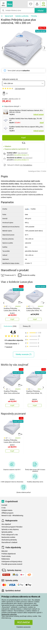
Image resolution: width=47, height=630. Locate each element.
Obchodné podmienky (9, 540)
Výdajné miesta (6, 510)
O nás (3, 508)
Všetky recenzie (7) (23, 354)
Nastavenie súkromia (9, 614)
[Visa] (12, 585)
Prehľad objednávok (8, 554)
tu (10, 618)
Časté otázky (6, 556)
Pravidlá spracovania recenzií (11, 564)
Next (43, 303)
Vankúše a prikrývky (21, 16)
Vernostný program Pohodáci (11, 527)
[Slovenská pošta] (15, 574)
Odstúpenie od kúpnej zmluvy (11, 561)
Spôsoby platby (6, 532)
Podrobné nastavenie (23, 627)
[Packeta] (6, 574)
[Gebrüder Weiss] (29, 574)
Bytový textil (9, 16)
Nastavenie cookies (8, 537)
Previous (4, 303)
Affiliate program (7, 513)
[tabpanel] (23, 48)
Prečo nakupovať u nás (9, 535)
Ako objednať (6, 524)
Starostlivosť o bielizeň (9, 542)
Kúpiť (42, 123)
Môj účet (4, 551)
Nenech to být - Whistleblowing (12, 515)
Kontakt (4, 505)
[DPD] (22, 574)
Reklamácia (5, 559)
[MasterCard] (4, 585)
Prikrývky (34, 16)
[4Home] (2, 16)
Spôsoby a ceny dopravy (10, 529)
